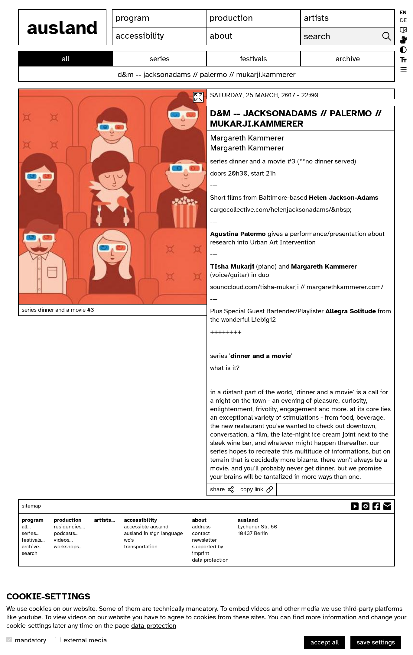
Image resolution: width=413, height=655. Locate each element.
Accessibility (139, 35)
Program (132, 18)
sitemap (31, 505)
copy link (251, 489)
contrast (403, 49)
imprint (200, 553)
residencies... (69, 526)
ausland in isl (403, 40)
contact (201, 533)
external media (85, 640)
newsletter (204, 540)
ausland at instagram (365, 506)
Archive (348, 58)
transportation (141, 546)
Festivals (253, 58)
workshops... (68, 546)
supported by (207, 546)
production (67, 520)
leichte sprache (403, 30)
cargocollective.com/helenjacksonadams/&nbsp (280, 209)
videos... (63, 540)
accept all (325, 642)
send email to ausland (387, 506)
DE (403, 20)
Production (231, 18)
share (217, 489)
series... (31, 533)
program (33, 520)
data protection (210, 560)
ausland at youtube (355, 506)
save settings (376, 642)
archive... (32, 546)
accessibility (140, 520)
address (201, 526)
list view (403, 69)
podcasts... (66, 533)
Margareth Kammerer (247, 138)
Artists (316, 18)
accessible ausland (146, 526)
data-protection (153, 625)
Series (160, 58)
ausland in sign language (153, 533)
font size (403, 59)
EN (403, 12)
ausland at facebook (376, 506)
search (29, 553)
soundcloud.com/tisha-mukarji (254, 287)
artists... (104, 520)
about (199, 520)
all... (26, 526)
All (65, 58)
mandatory (30, 640)
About (221, 35)
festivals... (33, 540)
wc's (129, 540)
